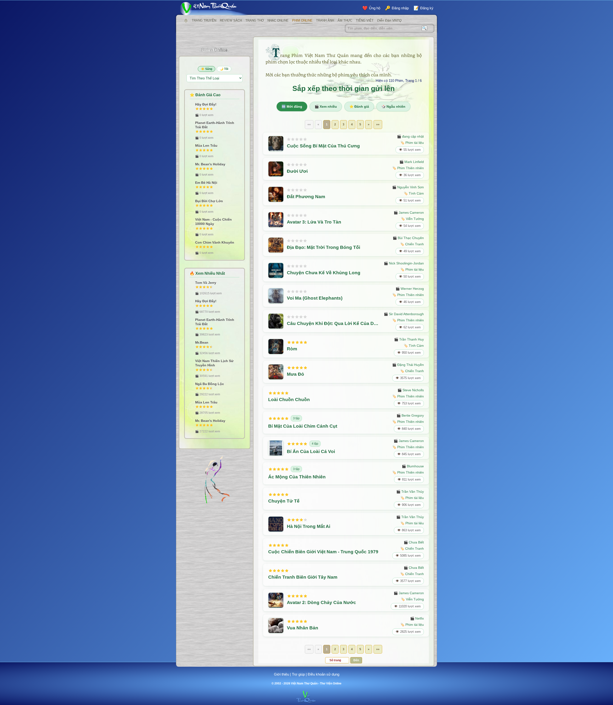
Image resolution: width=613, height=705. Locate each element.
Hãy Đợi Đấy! (205, 104)
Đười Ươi (297, 171)
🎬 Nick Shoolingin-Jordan (404, 263)
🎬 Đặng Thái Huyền (408, 365)
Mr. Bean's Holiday (210, 164)
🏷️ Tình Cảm (414, 193)
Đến (356, 660)
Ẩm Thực (345, 20)
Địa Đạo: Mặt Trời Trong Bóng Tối (323, 247)
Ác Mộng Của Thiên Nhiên (297, 476)
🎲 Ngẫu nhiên (393, 106)
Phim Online (302, 20)
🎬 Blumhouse (413, 466)
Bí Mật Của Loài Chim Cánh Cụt (302, 426)
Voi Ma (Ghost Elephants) (314, 298)
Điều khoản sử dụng (323, 674)
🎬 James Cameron (409, 212)
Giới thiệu (281, 674)
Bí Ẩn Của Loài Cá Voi (311, 451)
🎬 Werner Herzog (410, 289)
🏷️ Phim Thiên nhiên (408, 168)
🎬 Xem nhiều (326, 106)
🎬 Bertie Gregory (410, 415)
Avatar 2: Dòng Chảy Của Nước (321, 602)
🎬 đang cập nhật (410, 136)
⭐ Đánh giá (359, 106)
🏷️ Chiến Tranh (412, 244)
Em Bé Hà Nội (206, 183)
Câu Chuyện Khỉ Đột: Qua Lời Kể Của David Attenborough (333, 323)
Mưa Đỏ (295, 374)
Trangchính (186, 20)
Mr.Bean (201, 342)
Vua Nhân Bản (302, 627)
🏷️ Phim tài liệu (412, 143)
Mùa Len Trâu (206, 145)
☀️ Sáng (206, 69)
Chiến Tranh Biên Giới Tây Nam (302, 577)
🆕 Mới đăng (292, 106)
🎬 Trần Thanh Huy (409, 339)
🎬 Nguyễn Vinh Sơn (408, 187)
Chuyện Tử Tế (284, 501)
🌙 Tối (224, 69)
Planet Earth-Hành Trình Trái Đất (214, 125)
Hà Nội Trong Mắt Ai (308, 526)
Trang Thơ (254, 20)
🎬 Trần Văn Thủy (410, 491)
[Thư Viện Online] (214, 8)
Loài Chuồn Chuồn (289, 399)
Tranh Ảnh (325, 20)
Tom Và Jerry (205, 283)
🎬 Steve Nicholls (410, 390)
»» (378, 124)
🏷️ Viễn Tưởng (412, 219)
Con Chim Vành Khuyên (214, 242)
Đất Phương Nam (306, 196)
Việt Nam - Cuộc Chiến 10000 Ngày (213, 222)
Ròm (292, 348)
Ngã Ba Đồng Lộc (209, 384)
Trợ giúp (298, 674)
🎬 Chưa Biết (414, 542)
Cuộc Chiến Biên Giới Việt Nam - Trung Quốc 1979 (323, 551)
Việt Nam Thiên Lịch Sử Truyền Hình (214, 363)
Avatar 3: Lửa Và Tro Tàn (314, 221)
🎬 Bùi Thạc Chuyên (408, 238)
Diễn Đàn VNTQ (389, 20)
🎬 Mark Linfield (411, 162)
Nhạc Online (278, 20)
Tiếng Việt (365, 20)
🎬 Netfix (417, 618)
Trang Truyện (204, 20)
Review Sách (231, 20)
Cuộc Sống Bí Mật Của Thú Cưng (323, 145)
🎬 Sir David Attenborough (404, 314)
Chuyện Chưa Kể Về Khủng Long (323, 272)
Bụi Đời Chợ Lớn (209, 201)
